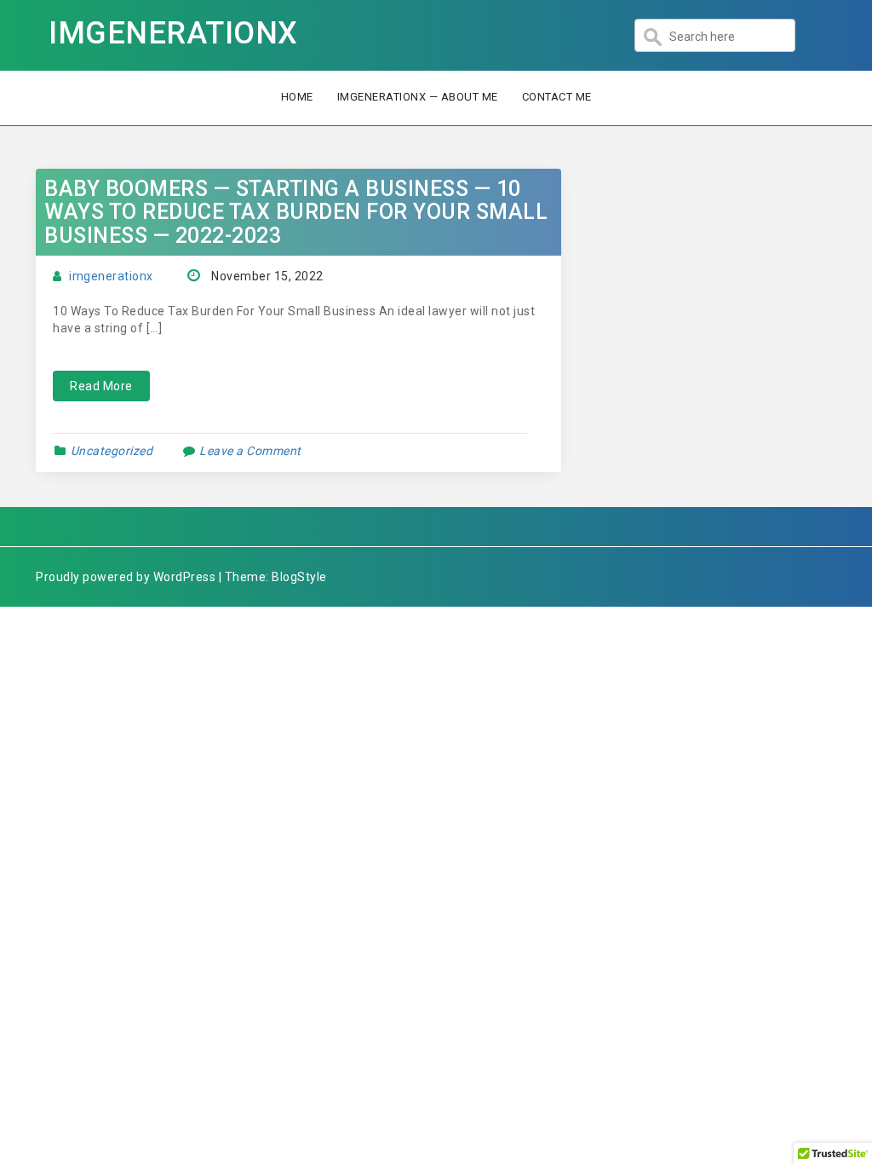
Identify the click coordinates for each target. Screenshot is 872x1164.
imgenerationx (111, 276)
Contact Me (557, 96)
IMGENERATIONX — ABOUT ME (417, 96)
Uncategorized (112, 451)
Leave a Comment (250, 451)
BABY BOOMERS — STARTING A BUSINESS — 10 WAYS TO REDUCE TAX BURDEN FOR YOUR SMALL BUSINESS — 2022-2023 (296, 212)
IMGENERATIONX (173, 33)
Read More (101, 386)
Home (297, 96)
